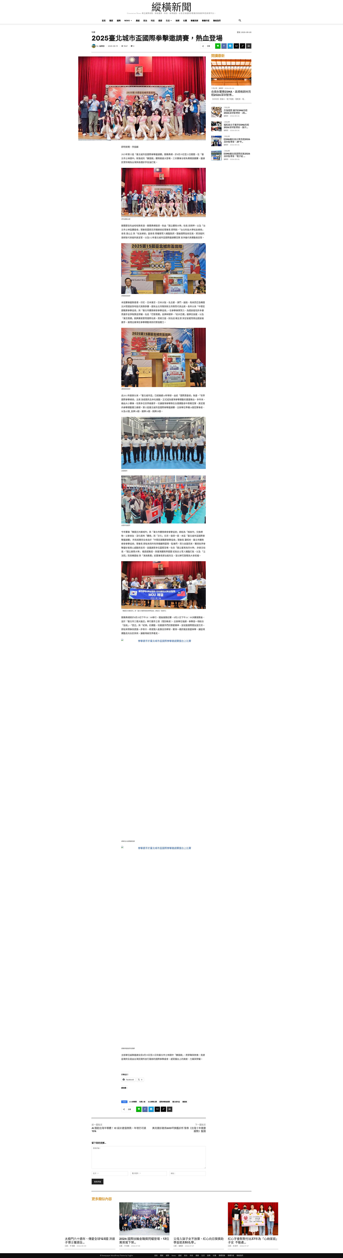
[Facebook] (224, 46)
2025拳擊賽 (133, 1102)
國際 (119, 20)
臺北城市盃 (176, 1102)
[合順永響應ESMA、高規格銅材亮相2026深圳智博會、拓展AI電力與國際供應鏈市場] (231, 72)
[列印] (248, 46)
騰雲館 (184, 1102)
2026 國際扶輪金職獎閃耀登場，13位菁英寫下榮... (144, 1240)
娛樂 (177, 20)
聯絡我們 (217, 20)
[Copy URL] (242, 46)
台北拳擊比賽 (152, 1102)
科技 (153, 20)
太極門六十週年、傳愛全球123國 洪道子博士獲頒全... (90, 1240)
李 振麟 (72, 1246)
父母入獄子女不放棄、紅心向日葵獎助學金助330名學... (199, 1240)
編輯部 (102, 46)
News (127, 20)
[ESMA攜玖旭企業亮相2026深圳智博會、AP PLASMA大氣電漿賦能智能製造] (216, 141)
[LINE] (218, 46)
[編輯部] (94, 46)
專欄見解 (194, 20)
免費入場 (142, 1102)
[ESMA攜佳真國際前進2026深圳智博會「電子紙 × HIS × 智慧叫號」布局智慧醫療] (216, 155)
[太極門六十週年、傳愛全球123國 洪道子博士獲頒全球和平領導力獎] (90, 1219)
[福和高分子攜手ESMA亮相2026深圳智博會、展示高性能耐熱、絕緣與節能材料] (216, 126)
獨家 (111, 20)
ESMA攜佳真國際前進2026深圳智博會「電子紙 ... (237, 155)
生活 (168, 20)
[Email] (236, 46)
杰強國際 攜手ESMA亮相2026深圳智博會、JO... (235, 111)
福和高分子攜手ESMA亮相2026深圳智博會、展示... (236, 126)
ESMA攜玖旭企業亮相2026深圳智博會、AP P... (237, 140)
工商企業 (214, 88)
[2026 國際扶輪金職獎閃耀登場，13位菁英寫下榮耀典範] (144, 1219)
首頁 (104, 20)
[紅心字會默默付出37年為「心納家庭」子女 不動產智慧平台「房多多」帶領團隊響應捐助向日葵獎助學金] (253, 1219)
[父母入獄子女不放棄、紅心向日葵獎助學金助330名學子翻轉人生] (199, 1219)
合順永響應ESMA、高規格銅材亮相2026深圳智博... (231, 93)
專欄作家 (205, 20)
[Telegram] (230, 46)
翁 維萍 (235, 1246)
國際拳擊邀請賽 (164, 1102)
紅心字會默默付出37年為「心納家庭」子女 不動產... (252, 1240)
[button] (240, 21)
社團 (185, 20)
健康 (160, 20)
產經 (138, 20)
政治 (145, 20)
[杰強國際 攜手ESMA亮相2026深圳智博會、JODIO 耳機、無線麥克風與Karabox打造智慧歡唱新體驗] (216, 112)
